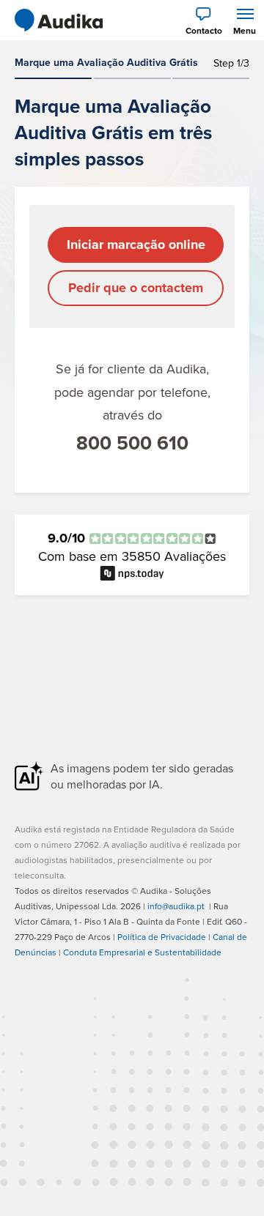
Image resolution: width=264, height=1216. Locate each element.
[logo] (59, 20)
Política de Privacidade (161, 936)
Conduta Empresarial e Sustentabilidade (142, 952)
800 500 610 (132, 443)
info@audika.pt (176, 906)
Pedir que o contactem (135, 287)
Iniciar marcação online (136, 244)
